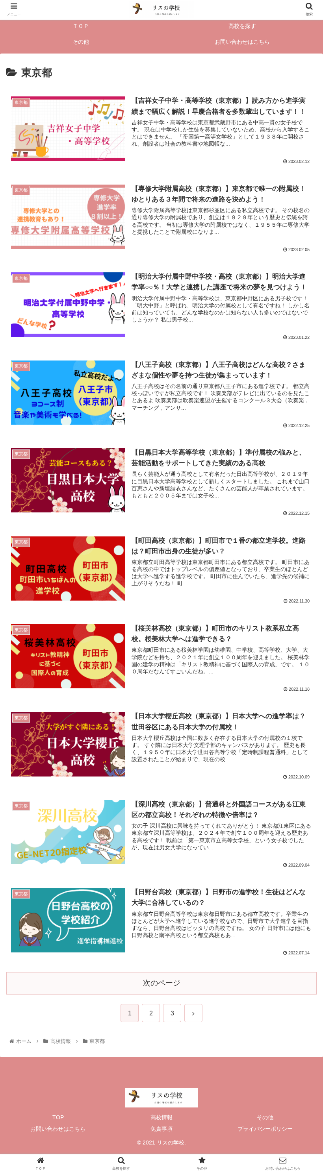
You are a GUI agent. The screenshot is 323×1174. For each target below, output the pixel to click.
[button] (299, 835)
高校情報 (161, 1117)
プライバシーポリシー (265, 1129)
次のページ (161, 983)
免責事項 (161, 1129)
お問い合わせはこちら (57, 1129)
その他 (265, 1117)
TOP (58, 1117)
